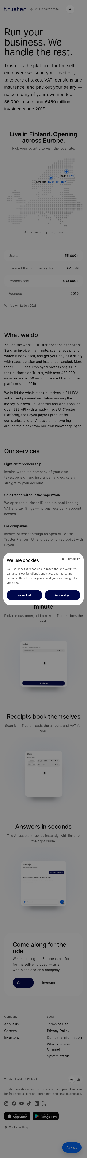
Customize (73, 559)
